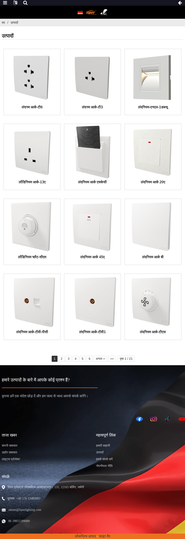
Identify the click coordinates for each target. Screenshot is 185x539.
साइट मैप (104, 536)
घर (3, 23)
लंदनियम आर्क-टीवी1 (92, 332)
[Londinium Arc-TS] (153, 302)
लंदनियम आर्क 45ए (92, 257)
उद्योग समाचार (9, 452)
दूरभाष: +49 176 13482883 (23, 498)
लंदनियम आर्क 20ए (153, 182)
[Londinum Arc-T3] (92, 77)
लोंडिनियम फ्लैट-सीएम (32, 257)
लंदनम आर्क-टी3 (92, 107)
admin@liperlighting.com (24, 509)
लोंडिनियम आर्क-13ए (32, 182)
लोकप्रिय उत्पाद (85, 536)
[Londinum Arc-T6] (32, 77)
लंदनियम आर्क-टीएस (153, 332)
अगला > (100, 358)
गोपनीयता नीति (104, 466)
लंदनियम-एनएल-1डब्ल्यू (153, 107)
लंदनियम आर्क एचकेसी (92, 182)
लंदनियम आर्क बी (153, 257)
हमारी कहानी (103, 445)
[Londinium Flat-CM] (32, 227)
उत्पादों (14, 23)
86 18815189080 (19, 521)
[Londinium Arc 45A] (92, 227)
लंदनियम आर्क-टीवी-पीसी (32, 332)
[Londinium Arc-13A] (32, 152)
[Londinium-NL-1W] (153, 77)
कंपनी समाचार (9, 445)
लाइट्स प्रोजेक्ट (11, 459)
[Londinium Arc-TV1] (92, 302)
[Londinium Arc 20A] (153, 152)
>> (112, 358)
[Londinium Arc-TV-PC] (32, 302)
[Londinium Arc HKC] (92, 152)
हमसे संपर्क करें (104, 459)
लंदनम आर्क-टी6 (32, 107)
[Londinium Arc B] (153, 227)
